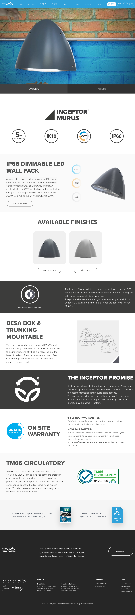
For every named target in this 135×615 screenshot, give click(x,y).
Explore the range (20, 204)
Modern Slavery (126, 586)
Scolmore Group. (75, 604)
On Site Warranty (126, 591)
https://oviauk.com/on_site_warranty (89, 442)
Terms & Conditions (127, 584)
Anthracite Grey (49, 270)
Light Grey (85, 270)
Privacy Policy (125, 589)
